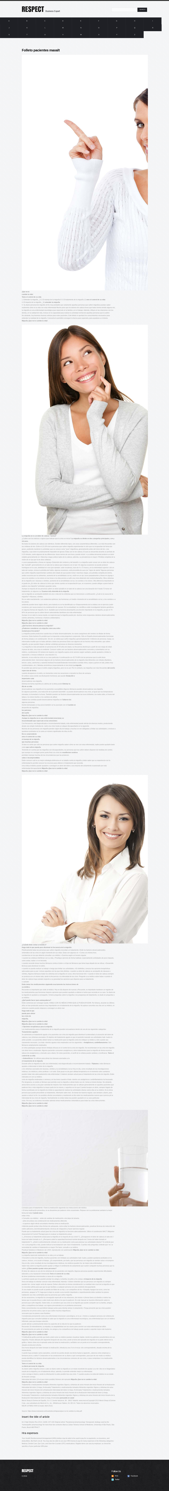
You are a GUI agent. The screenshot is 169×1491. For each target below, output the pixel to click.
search (142, 9)
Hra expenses (30, 1433)
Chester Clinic (49, 8)
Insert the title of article (36, 1416)
